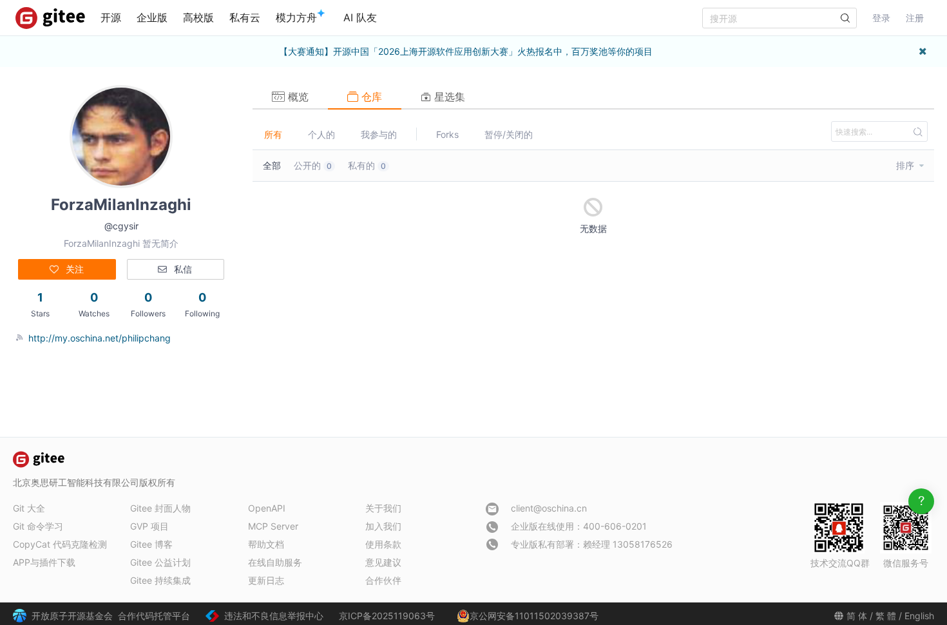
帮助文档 (266, 544)
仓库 (370, 96)
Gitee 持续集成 (160, 580)
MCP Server (273, 526)
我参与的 (379, 134)
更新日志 (266, 580)
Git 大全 (29, 508)
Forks (447, 134)
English (919, 615)
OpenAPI (266, 508)
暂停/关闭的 (508, 134)
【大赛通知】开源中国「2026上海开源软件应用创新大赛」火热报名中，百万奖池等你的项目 (466, 51)
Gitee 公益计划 (160, 562)
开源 (110, 17)
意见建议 (383, 562)
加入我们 (383, 526)
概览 (297, 96)
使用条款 (383, 544)
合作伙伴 (383, 580)
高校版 (198, 17)
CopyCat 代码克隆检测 (60, 544)
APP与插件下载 (44, 562)
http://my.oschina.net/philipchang (99, 337)
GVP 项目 (149, 526)
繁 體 (885, 615)
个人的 (321, 134)
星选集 (448, 96)
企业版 (152, 17)
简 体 (857, 615)
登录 (881, 17)
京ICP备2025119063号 (387, 615)
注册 (915, 17)
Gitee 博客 (151, 544)
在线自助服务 (275, 562)
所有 (273, 134)
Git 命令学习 (38, 526)
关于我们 (383, 508)
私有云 (244, 17)
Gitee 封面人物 (160, 508)
